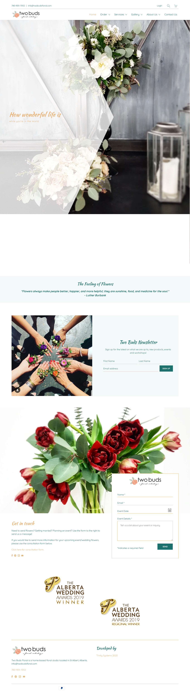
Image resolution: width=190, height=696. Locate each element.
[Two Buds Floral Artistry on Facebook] (12, 555)
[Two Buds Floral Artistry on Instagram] (19, 555)
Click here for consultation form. (28, 549)
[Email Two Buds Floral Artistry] (22, 555)
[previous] (4, 142)
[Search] (168, 6)
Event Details (124, 518)
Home (92, 14)
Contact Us (170, 14)
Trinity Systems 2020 (107, 655)
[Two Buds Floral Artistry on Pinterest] (15, 555)
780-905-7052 (18, 5)
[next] (186, 142)
